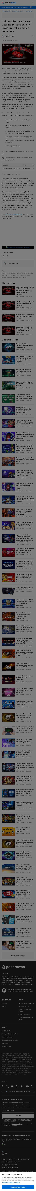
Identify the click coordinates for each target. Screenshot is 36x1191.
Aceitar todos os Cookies (18, 1187)
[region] (18, 1181)
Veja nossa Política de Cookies (11, 1182)
